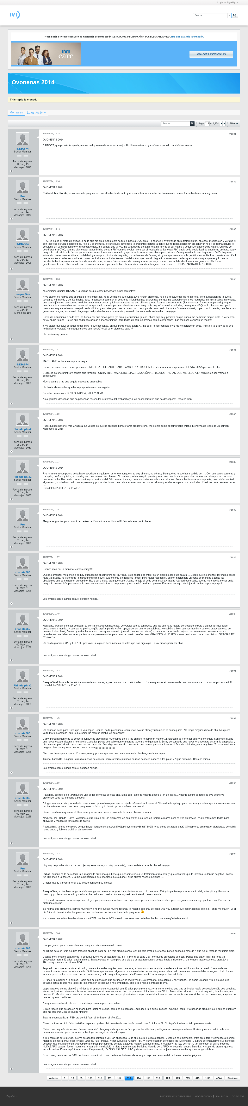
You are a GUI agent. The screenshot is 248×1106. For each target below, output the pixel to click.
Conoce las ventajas (211, 54)
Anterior (53, 1078)
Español (11, 1096)
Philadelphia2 (23, 429)
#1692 (232, 718)
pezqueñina (22, 294)
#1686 (232, 414)
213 (188, 1078)
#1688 (232, 509)
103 (90, 1078)
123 (168, 1078)
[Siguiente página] (224, 123)
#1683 (232, 229)
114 (139, 1078)
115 (148, 1078)
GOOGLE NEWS (203, 1096)
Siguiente (232, 1078)
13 (72, 1078)
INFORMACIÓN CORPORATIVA (175, 1096)
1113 (207, 1078)
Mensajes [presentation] (16, 112)
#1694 (232, 853)
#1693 (232, 783)
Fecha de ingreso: (22, 161)
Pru (22, 196)
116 (158, 1078)
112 (119, 1078)
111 (110, 1078)
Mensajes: (19, 167)
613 (197, 1078)
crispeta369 (22, 572)
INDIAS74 (22, 148)
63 (81, 1078)
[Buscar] (234, 15)
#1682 (232, 181)
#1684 (232, 279)
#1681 (232, 134)
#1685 (232, 349)
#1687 (232, 462)
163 (178, 1078)
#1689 (232, 557)
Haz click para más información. (187, 37)
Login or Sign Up (226, 2)
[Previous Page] (221, 123)
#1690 (232, 614)
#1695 (232, 933)
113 (129, 1078)
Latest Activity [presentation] (36, 112)
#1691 (232, 670)
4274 (219, 1078)
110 (100, 1078)
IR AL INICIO (222, 1096)
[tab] (16, 113)
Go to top (238, 1096)
